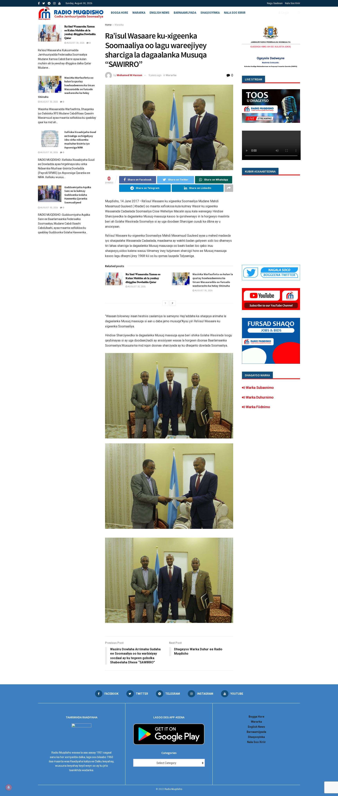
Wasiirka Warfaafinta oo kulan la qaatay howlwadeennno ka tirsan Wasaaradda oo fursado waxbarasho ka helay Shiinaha (212, 279)
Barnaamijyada (185, 12)
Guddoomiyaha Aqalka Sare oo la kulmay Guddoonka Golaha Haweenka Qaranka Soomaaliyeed (77, 194)
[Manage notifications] (8, 787)
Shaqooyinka (210, 12)
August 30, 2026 (136, 286)
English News (159, 12)
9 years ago (155, 75)
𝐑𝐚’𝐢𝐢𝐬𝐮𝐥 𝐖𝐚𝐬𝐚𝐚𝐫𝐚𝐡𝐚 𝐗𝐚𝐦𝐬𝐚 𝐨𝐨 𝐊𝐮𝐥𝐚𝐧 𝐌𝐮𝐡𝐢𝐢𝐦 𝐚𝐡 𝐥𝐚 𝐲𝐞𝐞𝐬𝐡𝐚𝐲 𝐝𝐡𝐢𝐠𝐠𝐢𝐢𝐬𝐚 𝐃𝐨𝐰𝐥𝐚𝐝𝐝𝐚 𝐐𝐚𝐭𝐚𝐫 (143, 278)
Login (285, 12)
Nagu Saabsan (275, 3)
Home (108, 24)
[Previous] (165, 303)
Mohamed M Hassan (129, 75)
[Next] (172, 303)
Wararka (138, 12)
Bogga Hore (119, 12)
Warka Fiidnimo (257, 407)
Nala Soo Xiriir (292, 3)
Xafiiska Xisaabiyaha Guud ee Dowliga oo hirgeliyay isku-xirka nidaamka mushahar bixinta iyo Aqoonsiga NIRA (80, 139)
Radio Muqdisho (173, 789)
